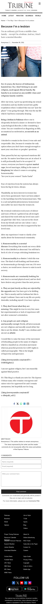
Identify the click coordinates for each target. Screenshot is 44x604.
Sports (25, 522)
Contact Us (26, 547)
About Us (26, 534)
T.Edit (25, 518)
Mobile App (26, 569)
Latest (11, 16)
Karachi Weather (9, 544)
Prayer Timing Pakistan (11, 534)
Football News (8, 559)
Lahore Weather (9, 547)
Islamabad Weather (10, 550)
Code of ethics (27, 566)
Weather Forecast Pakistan (12, 541)
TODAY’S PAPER (11, 10)
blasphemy (5, 170)
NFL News (7, 569)
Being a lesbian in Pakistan (12, 120)
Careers (25, 550)
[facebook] (14, 403)
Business (29, 16)
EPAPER (34, 10)
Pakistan (19, 16)
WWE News (8, 572)
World (38, 16)
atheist (12, 333)
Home (4, 16)
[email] (28, 403)
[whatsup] (21, 403)
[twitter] (18, 403)
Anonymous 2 (5, 42)
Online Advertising (29, 537)
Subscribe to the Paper (30, 544)
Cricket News (8, 556)
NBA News (7, 566)
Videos (25, 528)
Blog (24, 525)
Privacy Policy (27, 559)
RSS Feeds (27, 541)
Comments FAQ (34, 501)
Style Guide (27, 556)
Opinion (6, 525)
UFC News (7, 563)
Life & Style (27, 515)
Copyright (26, 563)
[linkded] (25, 403)
